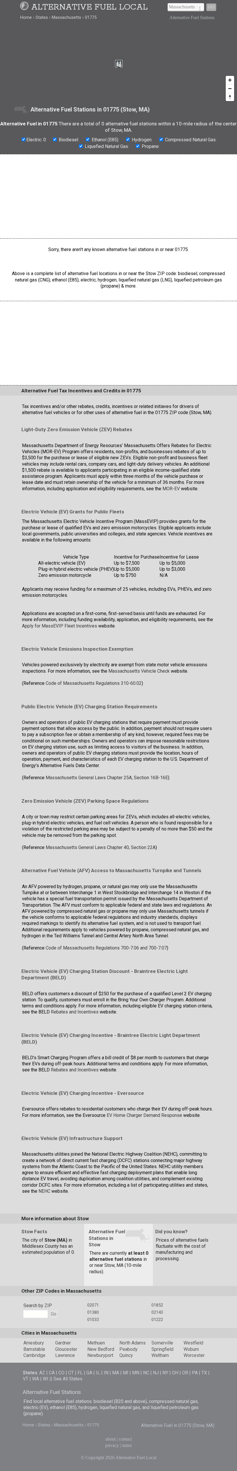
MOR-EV (171, 488)
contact (125, 1439)
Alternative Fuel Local (89, 7)
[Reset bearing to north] (230, 97)
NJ (156, 1372)
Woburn (191, 1349)
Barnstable (34, 1349)
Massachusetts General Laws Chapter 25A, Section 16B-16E (107, 777)
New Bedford (100, 1349)
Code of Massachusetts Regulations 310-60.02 (94, 683)
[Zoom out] (230, 88)
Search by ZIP (37, 1305)
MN (135, 1372)
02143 (157, 1312)
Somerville (162, 1343)
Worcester (194, 1355)
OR (185, 1372)
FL (80, 1372)
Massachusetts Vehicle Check (139, 671)
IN (106, 1372)
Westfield (193, 1343)
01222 (157, 1319)
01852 (157, 1305)
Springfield (162, 1349)
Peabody (128, 1349)
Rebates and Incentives (75, 1012)
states (127, 1445)
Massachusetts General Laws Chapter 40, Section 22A (100, 847)
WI (45, 1379)
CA (52, 1372)
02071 (93, 1305)
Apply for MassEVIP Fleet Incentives (59, 626)
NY (165, 1372)
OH (175, 1372)
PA (195, 1372)
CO (61, 1372)
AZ (42, 1372)
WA (35, 1379)
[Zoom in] (230, 80)
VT (25, 1379)
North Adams (132, 1343)
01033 (93, 1319)
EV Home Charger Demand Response (144, 1115)
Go (211, 7)
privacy (112, 1445)
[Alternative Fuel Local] (25, 7)
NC (146, 1372)
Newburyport (100, 1355)
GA (89, 1372)
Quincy (126, 1355)
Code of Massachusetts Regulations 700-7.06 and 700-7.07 (106, 948)
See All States (67, 1379)
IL (98, 1372)
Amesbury (33, 1343)
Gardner (63, 1343)
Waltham (160, 1355)
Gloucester (66, 1349)
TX (204, 1372)
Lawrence (65, 1355)
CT (71, 1372)
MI (125, 1372)
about (110, 1439)
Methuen (96, 1343)
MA (115, 1372)
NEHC (44, 1191)
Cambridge (34, 1355)
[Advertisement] (118, 196)
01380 (93, 1312)
